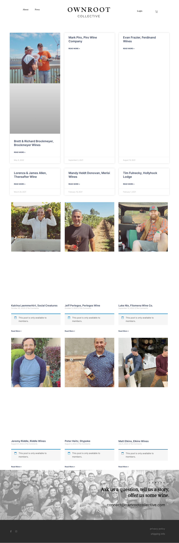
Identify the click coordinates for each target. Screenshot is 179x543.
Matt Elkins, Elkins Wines (133, 441)
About (25, 9)
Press (37, 9)
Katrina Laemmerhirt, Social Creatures (34, 305)
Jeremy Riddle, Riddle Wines (28, 441)
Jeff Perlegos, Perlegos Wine (82, 305)
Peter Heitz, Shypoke (77, 441)
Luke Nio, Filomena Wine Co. (135, 305)
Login (139, 11)
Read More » (19, 152)
